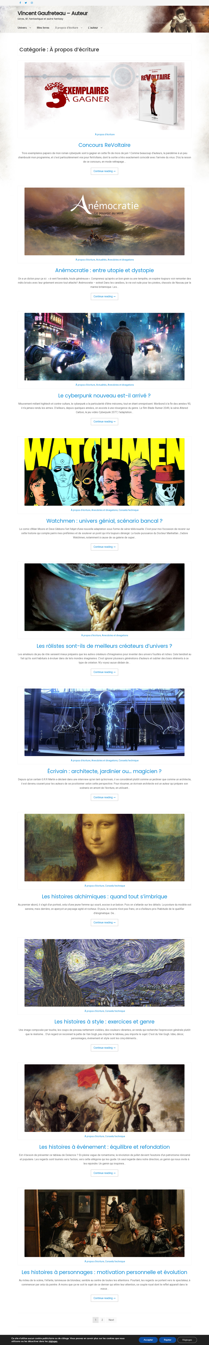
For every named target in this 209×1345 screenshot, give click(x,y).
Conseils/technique (129, 510)
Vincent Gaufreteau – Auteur (53, 13)
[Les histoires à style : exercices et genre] (104, 973)
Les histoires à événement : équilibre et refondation (104, 1147)
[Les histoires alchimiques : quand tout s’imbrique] (104, 847)
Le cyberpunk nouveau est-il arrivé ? (104, 395)
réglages (52, 1341)
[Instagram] (32, 3)
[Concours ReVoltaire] (104, 96)
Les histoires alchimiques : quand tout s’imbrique (104, 896)
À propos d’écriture (66, 27)
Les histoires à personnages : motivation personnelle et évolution (104, 1272)
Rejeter (167, 1339)
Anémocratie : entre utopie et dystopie (104, 270)
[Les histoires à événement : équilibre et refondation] (104, 1098)
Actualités (101, 259)
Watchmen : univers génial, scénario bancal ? (104, 520)
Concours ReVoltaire (104, 145)
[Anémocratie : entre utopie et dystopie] (104, 221)
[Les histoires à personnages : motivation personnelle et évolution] (104, 1223)
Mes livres (43, 27)
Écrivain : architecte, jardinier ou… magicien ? (105, 771)
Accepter (148, 1339)
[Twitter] (26, 3)
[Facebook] (20, 3)
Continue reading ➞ (106, 172)
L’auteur (93, 27)
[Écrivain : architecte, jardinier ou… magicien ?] (104, 722)
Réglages (187, 1339)
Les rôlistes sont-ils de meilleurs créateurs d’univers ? (104, 646)
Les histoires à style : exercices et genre (104, 1021)
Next (111, 1319)
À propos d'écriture (105, 134)
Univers (22, 27)
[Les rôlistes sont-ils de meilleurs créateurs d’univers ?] (104, 597)
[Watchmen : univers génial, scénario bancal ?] (104, 472)
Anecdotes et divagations (121, 259)
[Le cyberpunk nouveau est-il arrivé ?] (104, 346)
